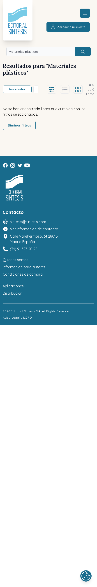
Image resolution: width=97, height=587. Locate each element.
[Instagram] (12, 165)
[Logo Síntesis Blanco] (14, 188)
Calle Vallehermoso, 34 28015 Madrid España (34, 239)
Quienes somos (15, 260)
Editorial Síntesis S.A (25, 311)
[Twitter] (20, 165)
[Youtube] (27, 165)
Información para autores (24, 267)
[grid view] (78, 89)
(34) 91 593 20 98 (23, 249)
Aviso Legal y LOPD (17, 317)
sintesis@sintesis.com (28, 222)
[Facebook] (5, 165)
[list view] (64, 89)
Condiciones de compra (23, 274)
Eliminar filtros (19, 125)
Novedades (17, 89)
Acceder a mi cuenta (71, 27)
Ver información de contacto (34, 229)
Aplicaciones (13, 286)
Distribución (12, 293)
